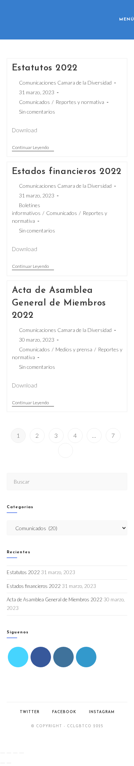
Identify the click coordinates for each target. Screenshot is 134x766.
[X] (18, 657)
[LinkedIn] (86, 657)
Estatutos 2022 (45, 68)
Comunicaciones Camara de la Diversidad (65, 82)
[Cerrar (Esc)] (21, 753)
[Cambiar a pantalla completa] (9, 753)
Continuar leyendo (33, 147)
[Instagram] (63, 657)
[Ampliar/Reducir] (2, 753)
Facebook (64, 712)
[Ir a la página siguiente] (65, 450)
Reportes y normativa (79, 102)
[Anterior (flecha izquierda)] (2, 763)
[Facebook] (41, 657)
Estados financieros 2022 (67, 171)
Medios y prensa (73, 349)
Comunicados (34, 102)
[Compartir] (15, 753)
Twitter (29, 712)
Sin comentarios (37, 111)
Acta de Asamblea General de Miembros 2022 (59, 303)
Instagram (102, 712)
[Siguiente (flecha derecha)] (9, 763)
